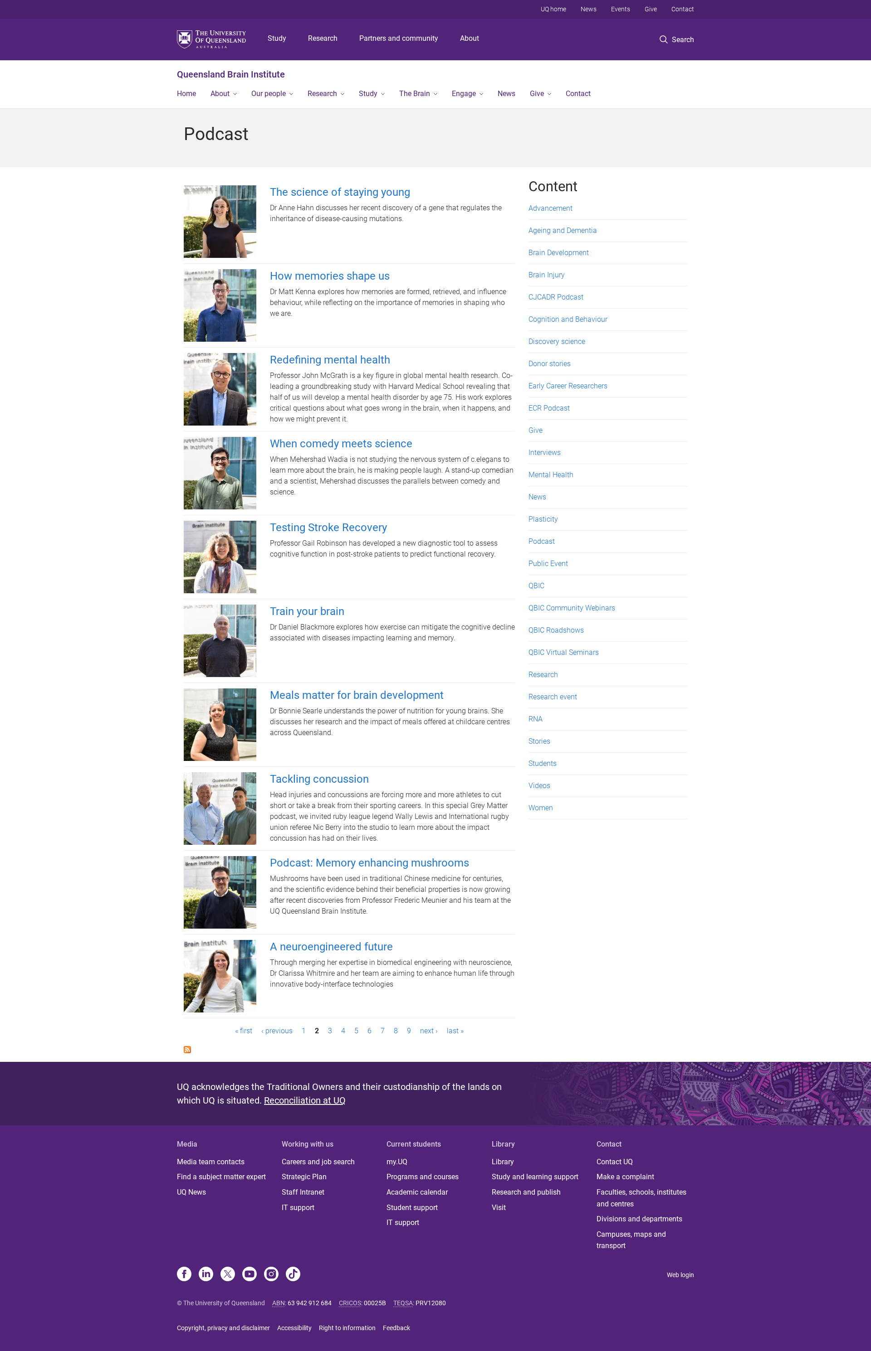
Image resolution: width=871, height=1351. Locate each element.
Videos (539, 785)
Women (540, 808)
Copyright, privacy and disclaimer (223, 1328)
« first (243, 1031)
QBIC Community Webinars (571, 608)
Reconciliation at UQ (305, 1100)
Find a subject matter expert (221, 1176)
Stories (539, 741)
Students (542, 763)
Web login (680, 1274)
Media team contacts (211, 1161)
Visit (499, 1207)
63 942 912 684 (310, 1303)
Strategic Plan (304, 1176)
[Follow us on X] (227, 1275)
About (469, 38)
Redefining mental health (330, 359)
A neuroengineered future (331, 946)
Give (651, 9)
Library (503, 1161)
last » (455, 1031)
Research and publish (526, 1192)
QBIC (536, 585)
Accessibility (294, 1328)
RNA (535, 719)
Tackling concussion (319, 779)
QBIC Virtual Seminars (563, 652)
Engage (464, 93)
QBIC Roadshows (556, 630)
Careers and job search (318, 1161)
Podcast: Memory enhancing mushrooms (369, 863)
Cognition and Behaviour (567, 319)
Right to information (347, 1328)
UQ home (553, 9)
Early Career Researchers (567, 386)
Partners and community (398, 38)
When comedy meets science (341, 443)
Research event (552, 696)
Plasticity (543, 519)
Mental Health (550, 474)
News (589, 9)
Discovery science (556, 341)
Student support (412, 1207)
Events (620, 9)
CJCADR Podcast (555, 297)
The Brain (414, 93)
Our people (268, 93)
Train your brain (307, 611)
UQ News (191, 1192)
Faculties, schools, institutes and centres (641, 1198)
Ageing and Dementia (562, 230)
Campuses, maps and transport (631, 1240)
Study (277, 38)
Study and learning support (535, 1176)
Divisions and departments (639, 1219)
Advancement (550, 208)
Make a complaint (625, 1176)
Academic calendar (417, 1192)
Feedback (396, 1328)
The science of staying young (340, 192)
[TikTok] (293, 1275)
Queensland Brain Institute (231, 74)
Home (186, 93)
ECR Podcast (549, 408)
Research (323, 38)
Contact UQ (615, 1161)
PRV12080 (431, 1303)
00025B (375, 1303)
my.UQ (397, 1161)
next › (429, 1031)
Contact (682, 9)
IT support (298, 1207)
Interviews (544, 452)
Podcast (541, 541)
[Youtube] (249, 1275)
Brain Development (558, 252)
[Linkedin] (206, 1275)
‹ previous (277, 1031)
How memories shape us (330, 276)
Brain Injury (546, 275)
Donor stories (549, 363)
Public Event (548, 563)
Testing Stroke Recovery (328, 527)
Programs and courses (423, 1176)
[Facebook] (184, 1275)
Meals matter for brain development (357, 695)
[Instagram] (271, 1275)
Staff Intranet (303, 1192)
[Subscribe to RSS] (187, 1049)
